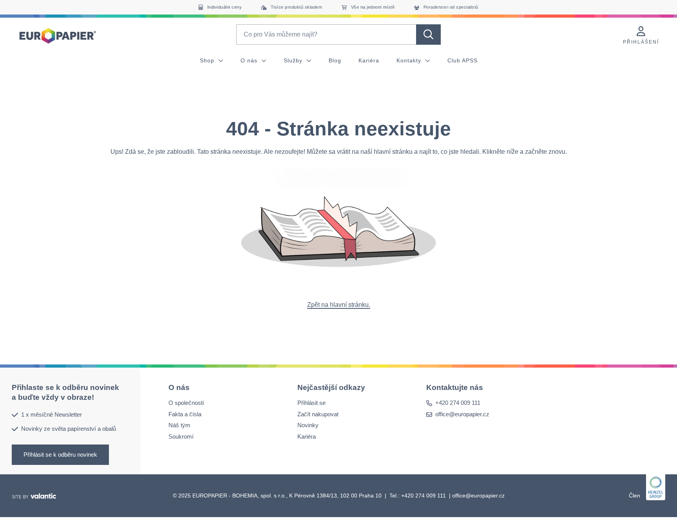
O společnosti (186, 402)
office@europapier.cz (462, 414)
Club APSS (462, 60)
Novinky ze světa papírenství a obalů (68, 428)
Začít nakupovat (317, 414)
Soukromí (181, 436)
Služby (294, 60)
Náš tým (179, 425)
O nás (250, 60)
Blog (335, 60)
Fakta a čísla (184, 414)
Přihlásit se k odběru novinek (60, 454)
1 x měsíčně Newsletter (51, 414)
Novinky (308, 425)
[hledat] (428, 34)
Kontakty (409, 60)
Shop (208, 60)
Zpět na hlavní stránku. (338, 304)
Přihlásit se (311, 402)
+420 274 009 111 (457, 402)
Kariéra (368, 60)
